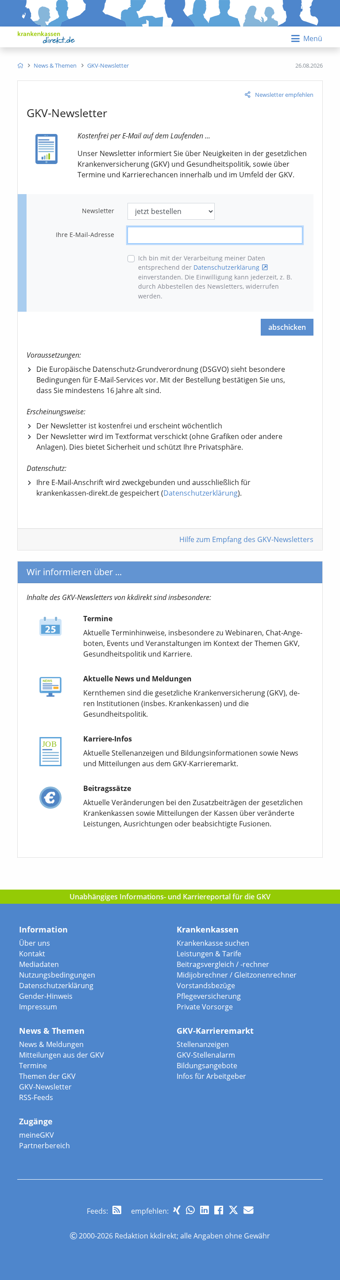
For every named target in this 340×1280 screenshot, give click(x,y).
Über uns (34, 943)
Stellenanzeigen (203, 1044)
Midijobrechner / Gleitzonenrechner (237, 975)
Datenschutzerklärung (226, 267)
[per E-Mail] (248, 1210)
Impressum (38, 1007)
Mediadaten (39, 964)
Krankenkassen (208, 929)
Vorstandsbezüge (206, 985)
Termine (33, 1065)
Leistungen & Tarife (209, 954)
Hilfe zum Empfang (246, 539)
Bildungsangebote (207, 1065)
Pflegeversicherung (209, 996)
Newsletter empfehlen (284, 95)
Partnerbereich (44, 1145)
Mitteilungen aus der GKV (61, 1055)
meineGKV (36, 1135)
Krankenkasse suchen (213, 943)
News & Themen (52, 1030)
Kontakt (32, 954)
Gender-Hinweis (46, 996)
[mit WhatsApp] (190, 1210)
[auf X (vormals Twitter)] (233, 1210)
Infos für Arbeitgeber (211, 1076)
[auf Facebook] (218, 1210)
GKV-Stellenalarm (206, 1055)
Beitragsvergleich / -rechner (223, 964)
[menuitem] (20, 65)
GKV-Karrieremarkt (215, 1030)
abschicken (287, 327)
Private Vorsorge (205, 1007)
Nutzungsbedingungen (57, 975)
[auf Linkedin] (204, 1210)
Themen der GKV (47, 1076)
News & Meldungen (51, 1044)
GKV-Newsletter (45, 1087)
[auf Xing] (177, 1210)
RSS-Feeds (36, 1097)
